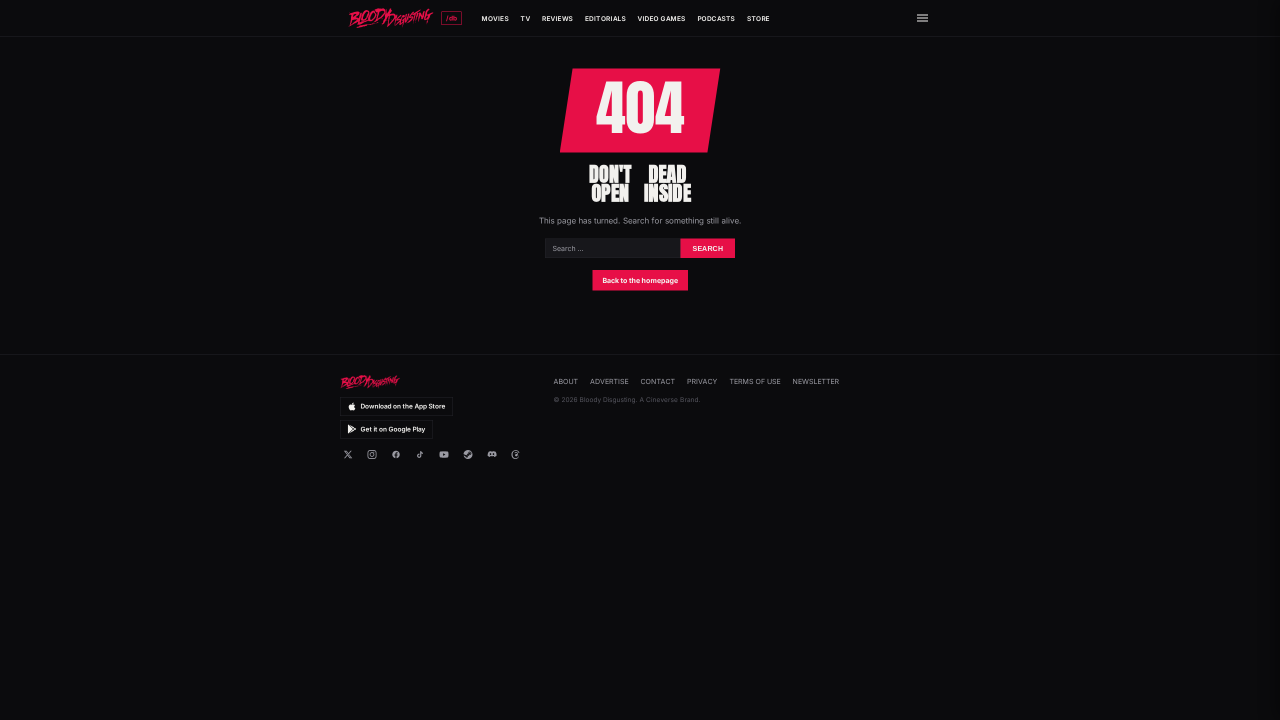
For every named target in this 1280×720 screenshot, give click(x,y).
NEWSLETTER (815, 381)
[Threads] (516, 454)
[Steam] (468, 454)
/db (451, 18)
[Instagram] (372, 454)
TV (525, 18)
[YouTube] (444, 454)
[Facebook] (396, 454)
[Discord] (492, 454)
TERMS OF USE (755, 381)
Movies (495, 18)
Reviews (557, 18)
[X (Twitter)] (348, 454)
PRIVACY (702, 381)
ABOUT (566, 381)
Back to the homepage (640, 280)
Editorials (605, 18)
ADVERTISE (609, 381)
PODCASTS (716, 18)
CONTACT (657, 381)
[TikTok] (420, 454)
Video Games (662, 18)
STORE (758, 18)
